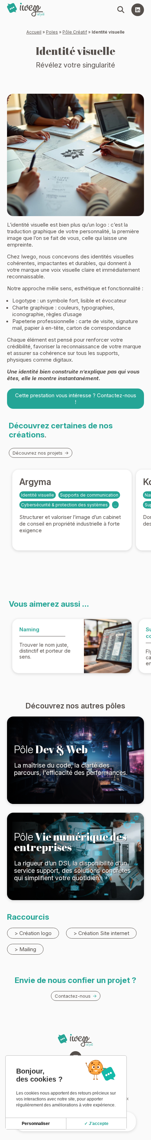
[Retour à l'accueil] (26, 10)
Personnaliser (36, 1123)
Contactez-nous (73, 996)
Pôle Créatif (75, 32)
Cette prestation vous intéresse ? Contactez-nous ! (75, 398)
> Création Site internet (101, 933)
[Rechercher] (121, 10)
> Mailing (25, 949)
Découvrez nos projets (38, 453)
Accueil (33, 32)
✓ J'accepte (96, 1123)
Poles (52, 32)
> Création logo (33, 933)
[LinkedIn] (137, 9)
